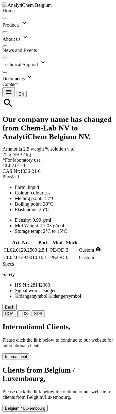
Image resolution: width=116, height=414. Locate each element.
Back (9, 307)
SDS (38, 313)
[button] (21, 93)
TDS (24, 313)
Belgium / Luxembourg (25, 408)
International (16, 356)
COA (9, 313)
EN (21, 94)
